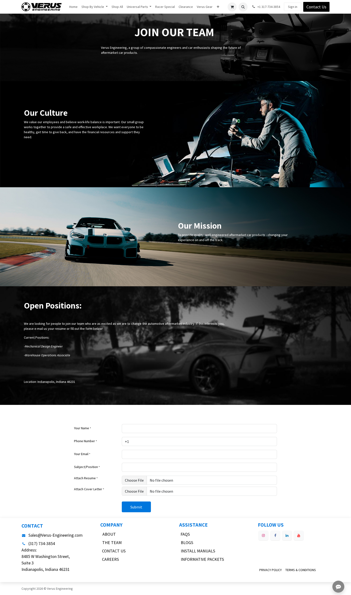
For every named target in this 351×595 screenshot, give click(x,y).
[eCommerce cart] (232, 6)
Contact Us (316, 7)
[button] (243, 6)
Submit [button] (136, 507)
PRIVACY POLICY (270, 570)
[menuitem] (73, 6)
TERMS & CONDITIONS (300, 570)
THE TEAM (112, 542)
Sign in (292, 7)
